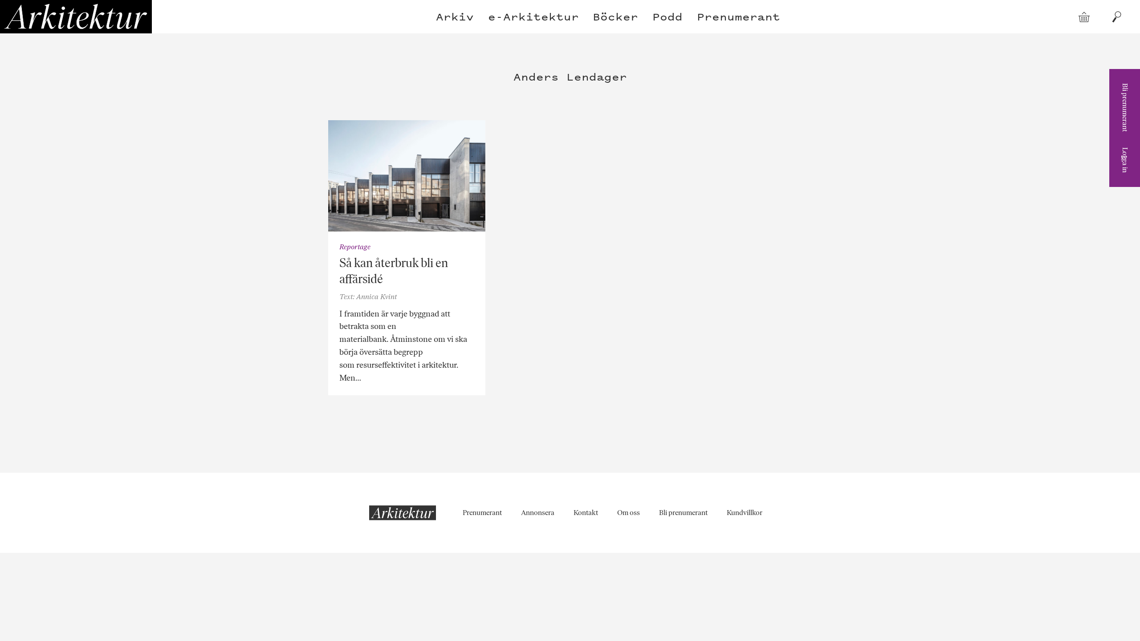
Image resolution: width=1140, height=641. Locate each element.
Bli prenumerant (1125, 107)
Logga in (1125, 160)
